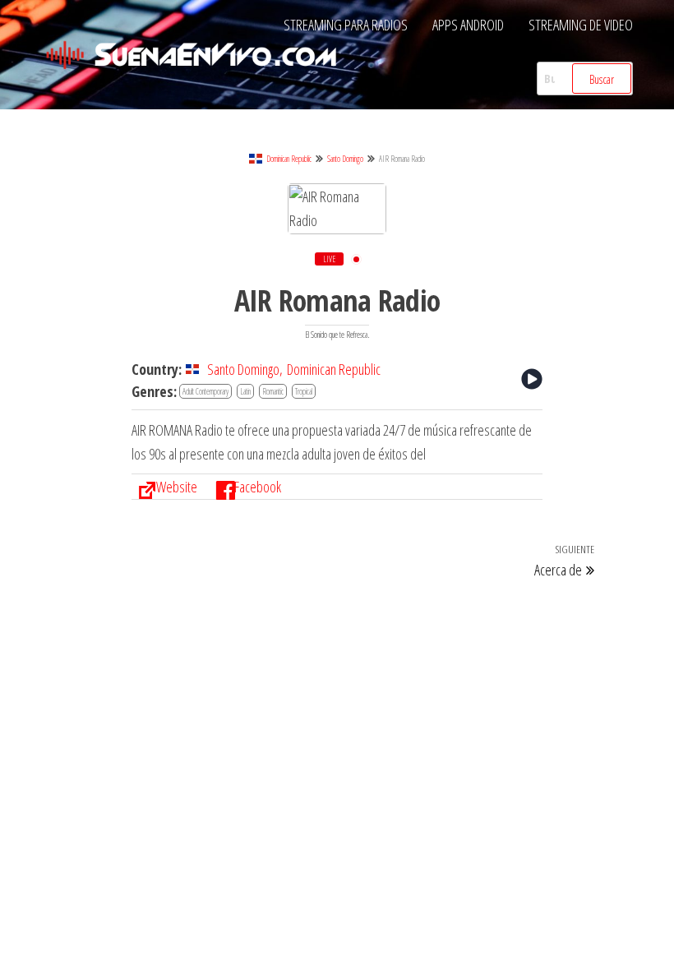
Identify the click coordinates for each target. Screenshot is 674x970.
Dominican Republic (289, 158)
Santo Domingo (345, 158)
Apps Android (468, 25)
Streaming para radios (346, 25)
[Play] (531, 379)
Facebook (257, 486)
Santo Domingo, (245, 369)
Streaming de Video (581, 25)
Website (176, 486)
